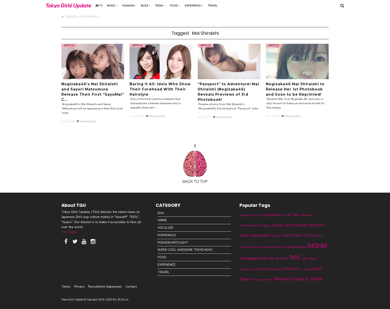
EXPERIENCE (193, 5)
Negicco (313, 259)
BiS (271, 258)
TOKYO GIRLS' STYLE (298, 235)
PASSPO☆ (293, 269)
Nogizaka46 (259, 235)
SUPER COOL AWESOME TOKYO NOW (185, 250)
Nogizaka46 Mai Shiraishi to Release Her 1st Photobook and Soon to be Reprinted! (295, 89)
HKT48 (292, 215)
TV (100, 5)
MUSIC (111, 5)
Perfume (276, 236)
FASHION (128, 5)
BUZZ (145, 5)
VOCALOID (165, 228)
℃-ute (260, 215)
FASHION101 (167, 235)
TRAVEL (213, 5)
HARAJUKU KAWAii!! (269, 269)
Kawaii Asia (247, 215)
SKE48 (316, 279)
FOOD (174, 5)
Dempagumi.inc (253, 258)
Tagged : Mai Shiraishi (82, 16)
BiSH (305, 259)
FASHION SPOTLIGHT (173, 242)
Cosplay (264, 226)
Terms (65, 286)
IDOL (161, 213)
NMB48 (301, 225)
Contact (131, 286)
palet (306, 269)
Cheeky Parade (294, 247)
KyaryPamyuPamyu (271, 247)
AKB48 (317, 245)
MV (295, 257)
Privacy (79, 286)
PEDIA (159, 5)
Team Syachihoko (262, 279)
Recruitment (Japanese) (105, 286)
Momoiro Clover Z (291, 279)
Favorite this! (87, 121)
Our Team (68, 232)
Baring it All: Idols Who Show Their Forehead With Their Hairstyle (160, 89)
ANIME (162, 220)
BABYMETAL (274, 215)
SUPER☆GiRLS (282, 225)
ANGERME (281, 259)
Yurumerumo (247, 269)
